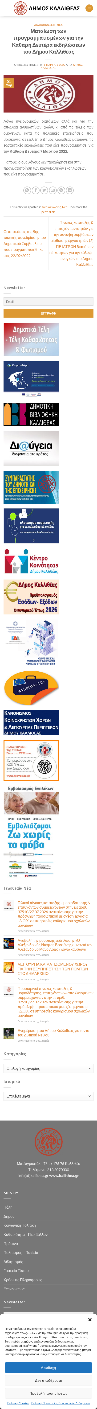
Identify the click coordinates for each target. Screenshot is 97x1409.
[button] (90, 1319)
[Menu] (89, 8)
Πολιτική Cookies (18, 1403)
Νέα (60, 24)
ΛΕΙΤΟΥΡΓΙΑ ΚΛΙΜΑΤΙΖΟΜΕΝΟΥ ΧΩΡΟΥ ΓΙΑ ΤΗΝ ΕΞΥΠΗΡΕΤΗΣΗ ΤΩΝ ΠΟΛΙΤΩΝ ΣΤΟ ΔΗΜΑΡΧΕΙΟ (53, 968)
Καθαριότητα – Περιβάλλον (26, 1234)
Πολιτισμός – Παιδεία (21, 1252)
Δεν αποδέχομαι (48, 1380)
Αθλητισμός (13, 1261)
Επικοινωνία (14, 1289)
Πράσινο (11, 1243)
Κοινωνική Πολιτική (20, 1225)
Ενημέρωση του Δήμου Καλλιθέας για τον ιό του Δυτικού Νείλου (53, 1032)
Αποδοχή (48, 1367)
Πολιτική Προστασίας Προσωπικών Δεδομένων (60, 1403)
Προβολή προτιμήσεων (48, 1393)
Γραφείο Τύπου (16, 1270)
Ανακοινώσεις (45, 24)
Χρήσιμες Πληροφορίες (23, 1279)
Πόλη (8, 1207)
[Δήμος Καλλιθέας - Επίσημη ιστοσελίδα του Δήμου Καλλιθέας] (47, 8)
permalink (48, 212)
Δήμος (9, 1216)
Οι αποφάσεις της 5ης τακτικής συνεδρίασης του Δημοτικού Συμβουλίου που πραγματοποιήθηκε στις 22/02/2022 (25, 243)
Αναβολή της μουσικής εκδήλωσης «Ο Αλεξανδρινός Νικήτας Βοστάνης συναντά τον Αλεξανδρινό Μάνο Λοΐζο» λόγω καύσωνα (55, 944)
